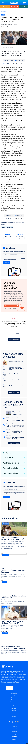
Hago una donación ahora (11, 305)
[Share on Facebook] (13, 63)
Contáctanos (14, 736)
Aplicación (14, 710)
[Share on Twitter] (19, 63)
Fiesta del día (8, 458)
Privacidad (14, 739)
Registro (5, 6)
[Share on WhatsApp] (24, 63)
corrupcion (10, 227)
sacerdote (5, 632)
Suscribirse (9, 688)
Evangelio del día (10, 468)
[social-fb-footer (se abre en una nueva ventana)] (12, 722)
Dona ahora (13, 6)
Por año (14, 716)
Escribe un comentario (14, 339)
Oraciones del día (10, 473)
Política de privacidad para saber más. (14, 258)
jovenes (4, 582)
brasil (3, 227)
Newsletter (14, 708)
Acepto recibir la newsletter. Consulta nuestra (14, 259)
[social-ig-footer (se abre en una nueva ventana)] (18, 722)
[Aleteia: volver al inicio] (14, 2)
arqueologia (5, 555)
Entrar (18, 333)
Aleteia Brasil (17, 24)
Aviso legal (14, 734)
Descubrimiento (14, 701)
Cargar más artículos (14, 392)
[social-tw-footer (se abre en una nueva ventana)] (15, 722)
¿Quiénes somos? (14, 731)
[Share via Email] (21, 63)
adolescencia (6, 523)
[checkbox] (3, 258)
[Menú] (4, 2)
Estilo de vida (14, 699)
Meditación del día (11, 463)
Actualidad (3, 11)
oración (4, 607)
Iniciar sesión (18, 688)
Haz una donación (14, 729)
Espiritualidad (14, 697)
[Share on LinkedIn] (16, 63)
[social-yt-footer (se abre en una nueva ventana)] (10, 722)
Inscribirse (6, 262)
